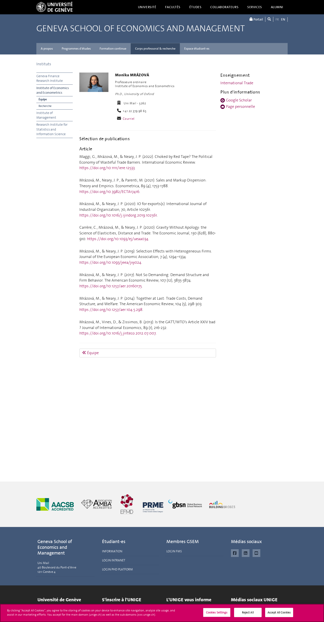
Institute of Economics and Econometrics (52, 90)
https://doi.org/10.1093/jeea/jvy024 (110, 262)
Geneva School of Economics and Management (140, 28)
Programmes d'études (76, 49)
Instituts (43, 64)
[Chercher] (269, 19)
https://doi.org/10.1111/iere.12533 (107, 167)
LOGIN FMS (174, 551)
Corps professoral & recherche (155, 49)
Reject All (248, 612)
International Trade (236, 83)
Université (147, 7)
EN (283, 19)
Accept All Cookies (279, 612)
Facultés (173, 7)
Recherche (45, 106)
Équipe (43, 99)
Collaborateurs (224, 7)
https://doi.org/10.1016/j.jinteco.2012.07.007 (117, 333)
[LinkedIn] (246, 552)
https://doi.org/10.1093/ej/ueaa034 (117, 238)
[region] (162, 613)
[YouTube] (256, 552)
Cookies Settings (216, 612)
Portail (258, 19)
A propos (47, 49)
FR (277, 19)
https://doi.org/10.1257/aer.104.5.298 (110, 309)
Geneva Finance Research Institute (49, 78)
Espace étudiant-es (196, 49)
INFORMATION (112, 551)
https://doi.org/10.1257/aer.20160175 (110, 286)
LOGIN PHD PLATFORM (117, 569)
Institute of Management (46, 115)
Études (195, 7)
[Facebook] (235, 552)
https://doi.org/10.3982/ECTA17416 (109, 191)
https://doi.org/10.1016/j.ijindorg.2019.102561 (118, 215)
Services (254, 7)
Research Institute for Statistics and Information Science (51, 129)
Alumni (277, 7)
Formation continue (113, 49)
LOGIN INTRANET (113, 560)
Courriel (129, 119)
